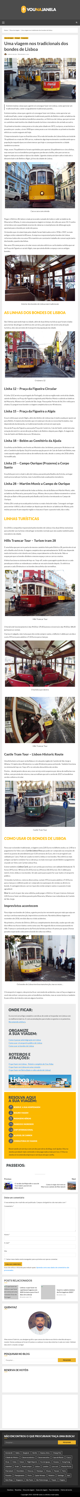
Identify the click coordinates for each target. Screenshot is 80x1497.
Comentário (9, 1206)
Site (5, 1251)
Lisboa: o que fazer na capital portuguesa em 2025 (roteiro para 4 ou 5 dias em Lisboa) (29, 1291)
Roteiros (51, 1475)
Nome (7, 1234)
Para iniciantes (54, 1490)
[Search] (76, 22)
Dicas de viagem (9, 38)
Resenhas (18, 1490)
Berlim (34, 1453)
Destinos (10, 1490)
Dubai (21, 1462)
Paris (64, 1471)
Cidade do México (11, 1457)
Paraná (56, 1471)
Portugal (17, 38)
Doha (14, 1462)
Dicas (7, 1462)
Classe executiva (43, 1457)
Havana (56, 1462)
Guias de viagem (42, 1490)
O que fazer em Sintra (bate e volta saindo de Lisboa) (30, 1070)
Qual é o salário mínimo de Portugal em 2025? (66, 1291)
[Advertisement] (40, 1411)
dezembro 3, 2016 (24, 54)
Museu (48, 1471)
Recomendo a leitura (17, 1022)
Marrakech (9, 1471)
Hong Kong (66, 1462)
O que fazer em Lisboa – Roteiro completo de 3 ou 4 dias (31, 1064)
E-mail (7, 1243)
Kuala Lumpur (27, 1466)
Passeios (8, 1475)
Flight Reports (32, 1462)
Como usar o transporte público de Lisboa (25, 1043)
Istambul (8, 1466)
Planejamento (19, 1475)
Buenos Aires (45, 1453)
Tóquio (53, 1480)
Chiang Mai (57, 1453)
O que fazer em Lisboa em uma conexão (24, 1067)
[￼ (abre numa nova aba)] (25, 1114)
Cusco (68, 1457)
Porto (30, 1475)
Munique (40, 1471)
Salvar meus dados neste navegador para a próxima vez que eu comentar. (32, 1259)
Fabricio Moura (12, 54)
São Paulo (29, 1480)
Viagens (62, 1480)
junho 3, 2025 (62, 1294)
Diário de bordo (66, 1490)
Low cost (55, 1466)
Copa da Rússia (57, 1457)
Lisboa (37, 1466)
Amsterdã (8, 1453)
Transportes (24, 38)
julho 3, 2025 (25, 1297)
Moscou (30, 1471)
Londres (46, 1466)
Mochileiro (20, 1471)
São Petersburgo (42, 1480)
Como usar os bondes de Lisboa (21, 1046)
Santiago (61, 1475)
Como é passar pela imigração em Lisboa (25, 1040)
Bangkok (26, 1453)
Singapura (19, 1480)
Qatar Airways (40, 1475)
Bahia (18, 1453)
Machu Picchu (66, 1466)
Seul (68, 1475)
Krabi (17, 1466)
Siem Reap (9, 1480)
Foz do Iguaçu (45, 1462)
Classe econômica (28, 1457)
